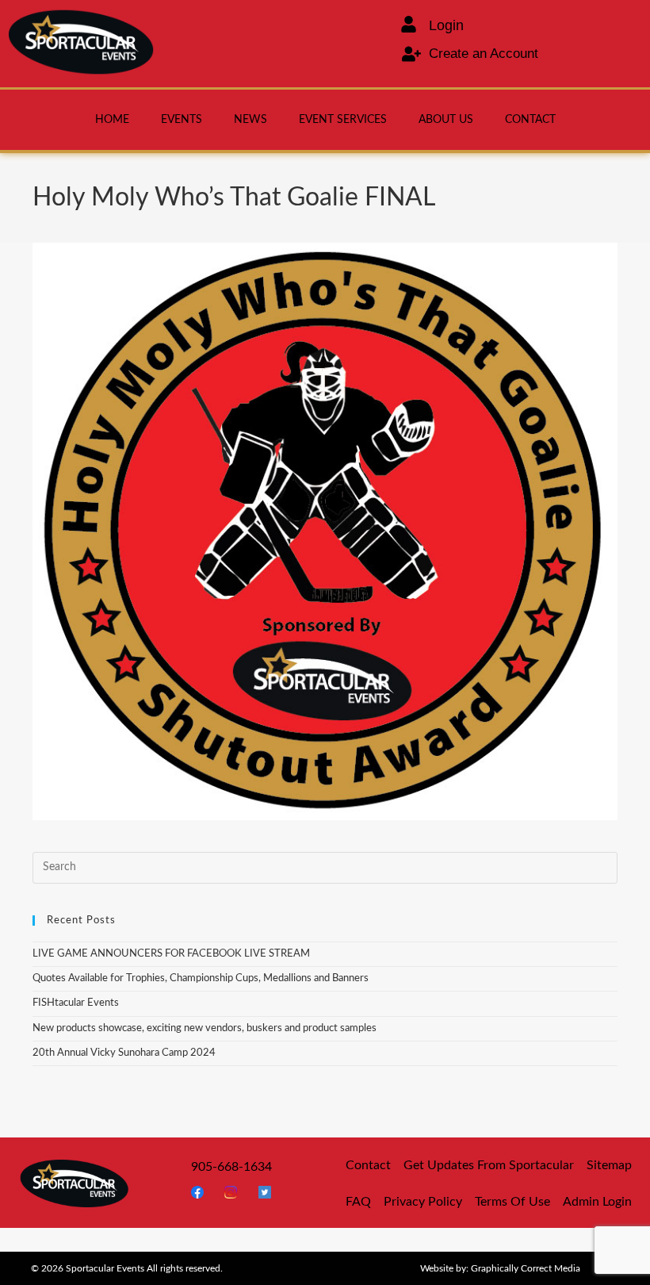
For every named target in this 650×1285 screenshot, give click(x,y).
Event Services (343, 119)
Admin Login (597, 1201)
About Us (446, 119)
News (250, 119)
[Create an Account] (411, 53)
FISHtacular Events (75, 1003)
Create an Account (483, 53)
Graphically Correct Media (525, 1268)
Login (446, 25)
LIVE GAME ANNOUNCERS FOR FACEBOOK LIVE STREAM (171, 954)
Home (112, 119)
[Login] (408, 24)
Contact (530, 119)
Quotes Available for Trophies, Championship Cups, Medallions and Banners (200, 978)
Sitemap (609, 1165)
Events (181, 119)
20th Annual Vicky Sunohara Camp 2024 (124, 1053)
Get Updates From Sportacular (488, 1165)
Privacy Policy (423, 1201)
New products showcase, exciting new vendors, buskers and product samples (204, 1028)
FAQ (358, 1201)
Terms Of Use (512, 1201)
